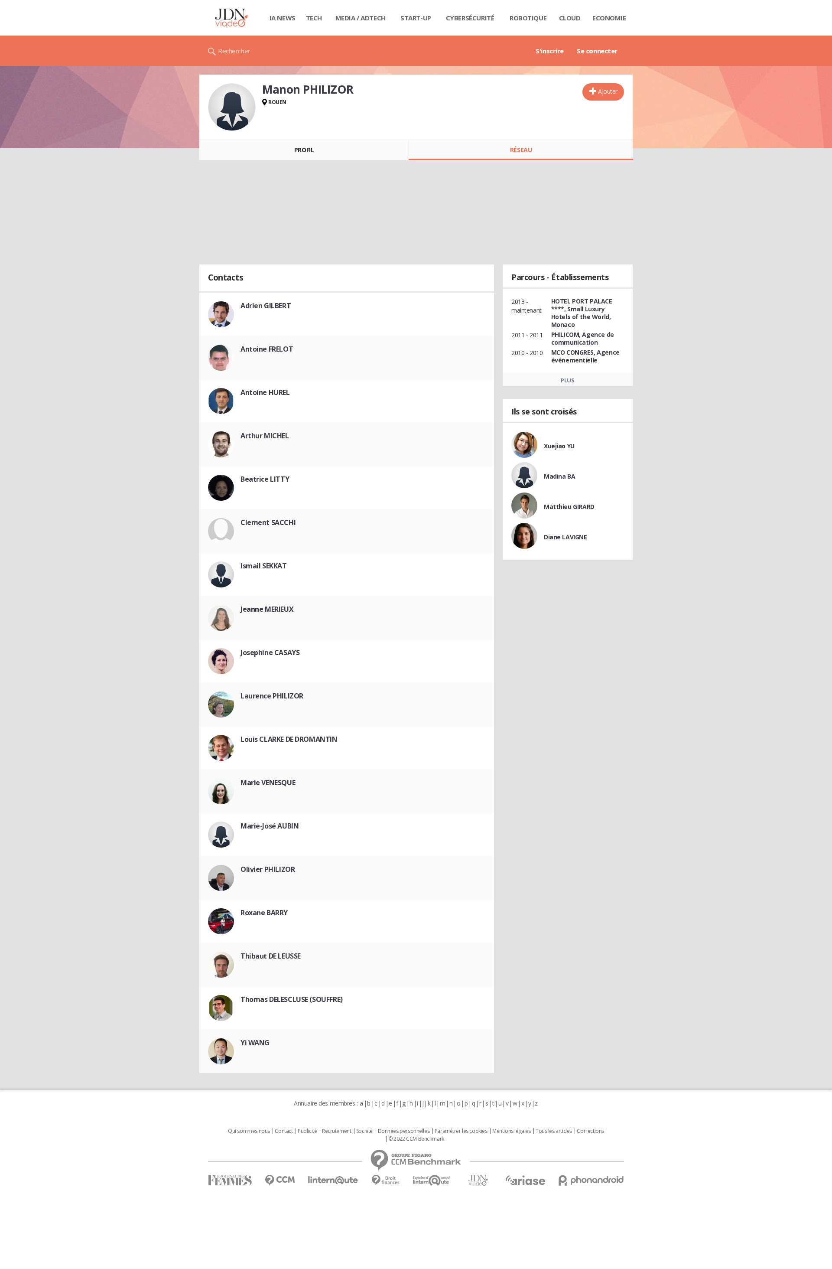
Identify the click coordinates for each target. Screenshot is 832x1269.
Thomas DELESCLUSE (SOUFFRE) (291, 999)
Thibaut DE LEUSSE (270, 956)
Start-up (415, 17)
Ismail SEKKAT (263, 566)
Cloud (570, 17)
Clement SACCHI (268, 522)
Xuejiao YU (559, 446)
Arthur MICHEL (264, 435)
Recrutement (336, 1131)
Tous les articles (554, 1131)
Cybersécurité (470, 17)
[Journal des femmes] (230, 1180)
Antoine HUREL (265, 392)
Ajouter (608, 91)
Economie (609, 17)
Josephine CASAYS (269, 652)
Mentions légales (511, 1131)
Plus (567, 380)
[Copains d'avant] (432, 1180)
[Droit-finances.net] (385, 1180)
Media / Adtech (360, 17)
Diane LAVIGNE (565, 537)
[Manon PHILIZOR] (232, 107)
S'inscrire (550, 50)
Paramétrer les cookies (461, 1131)
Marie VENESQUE (267, 782)
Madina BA (559, 476)
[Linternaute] (333, 1180)
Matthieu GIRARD (569, 506)
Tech (314, 17)
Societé (364, 1131)
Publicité (307, 1131)
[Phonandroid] (591, 1180)
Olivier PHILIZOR (267, 869)
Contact (283, 1131)
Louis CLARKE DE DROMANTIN (289, 739)
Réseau (521, 150)
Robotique (528, 17)
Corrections (590, 1131)
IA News (283, 17)
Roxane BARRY (264, 912)
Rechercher (234, 50)
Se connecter (597, 50)
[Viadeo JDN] (478, 1180)
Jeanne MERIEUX (266, 609)
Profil (304, 150)
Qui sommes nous (249, 1131)
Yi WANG (255, 1042)
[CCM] (280, 1180)
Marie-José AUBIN (269, 826)
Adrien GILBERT (265, 305)
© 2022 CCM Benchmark (416, 1139)
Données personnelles (404, 1131)
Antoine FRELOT (266, 349)
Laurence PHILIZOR (271, 696)
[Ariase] (525, 1180)
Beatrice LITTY (264, 479)
